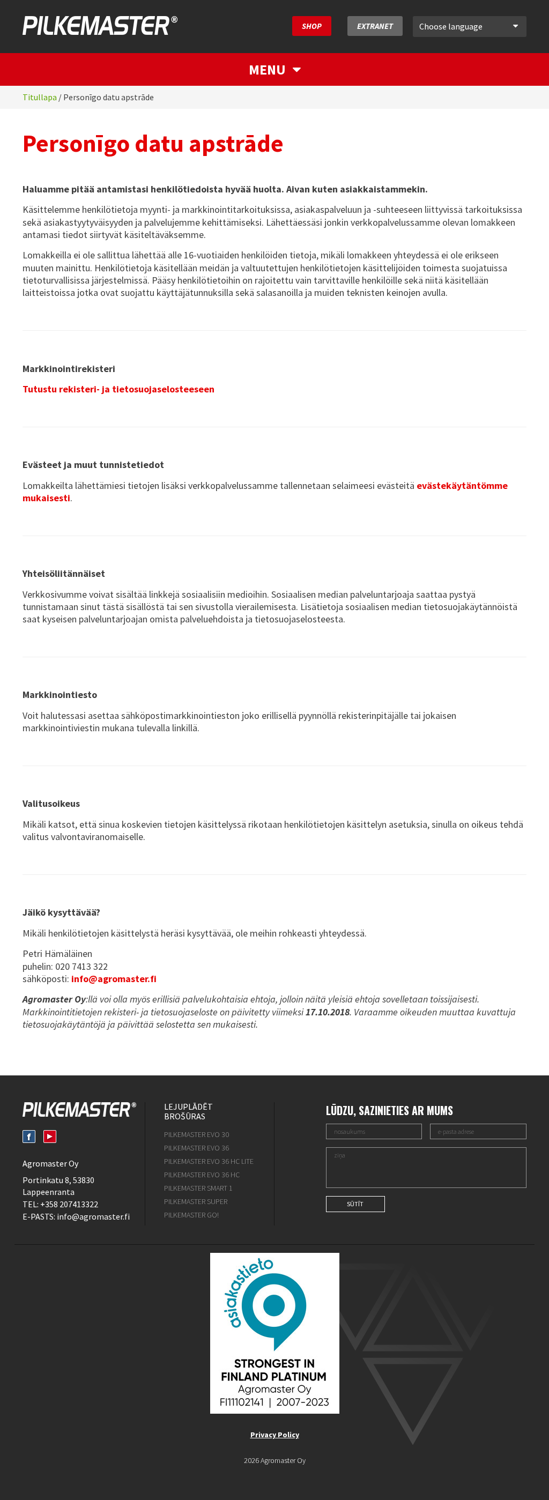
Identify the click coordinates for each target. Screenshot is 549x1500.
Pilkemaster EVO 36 (196, 1148)
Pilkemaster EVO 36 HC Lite (209, 1161)
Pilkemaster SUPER (195, 1201)
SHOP (312, 26)
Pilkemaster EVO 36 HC (202, 1174)
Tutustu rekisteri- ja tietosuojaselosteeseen (118, 389)
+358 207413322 (69, 1204)
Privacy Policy (274, 1434)
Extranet (375, 26)
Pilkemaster (100, 25)
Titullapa (40, 97)
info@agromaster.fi (93, 1216)
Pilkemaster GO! (191, 1215)
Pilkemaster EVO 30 (196, 1134)
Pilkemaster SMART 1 (198, 1188)
